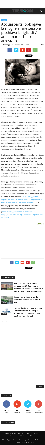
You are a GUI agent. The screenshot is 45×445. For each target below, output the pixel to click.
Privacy (32, 436)
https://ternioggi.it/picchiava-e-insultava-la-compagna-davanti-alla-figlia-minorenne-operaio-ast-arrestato (22, 214)
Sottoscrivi (38, 401)
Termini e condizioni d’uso (19, 436)
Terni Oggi (6, 45)
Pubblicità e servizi (32, 433)
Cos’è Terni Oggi (10, 433)
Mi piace (6, 401)
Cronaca (4, 20)
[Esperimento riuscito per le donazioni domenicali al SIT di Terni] (7, 300)
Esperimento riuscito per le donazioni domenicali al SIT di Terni (27, 299)
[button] (42, 11)
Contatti (21, 433)
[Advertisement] (22, 4)
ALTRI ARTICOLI (8, 277)
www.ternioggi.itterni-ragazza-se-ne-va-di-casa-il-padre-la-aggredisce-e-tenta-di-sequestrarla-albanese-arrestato (21, 200)
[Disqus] (22, 355)
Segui (17, 401)
